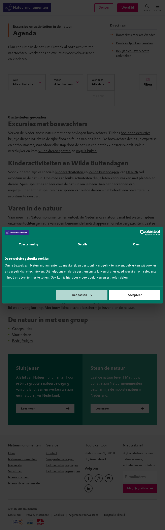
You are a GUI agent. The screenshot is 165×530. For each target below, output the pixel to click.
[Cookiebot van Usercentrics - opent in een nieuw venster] (142, 233)
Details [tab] (83, 244)
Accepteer (135, 295)
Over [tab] (136, 244)
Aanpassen (79, 295)
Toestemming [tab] (28, 244)
